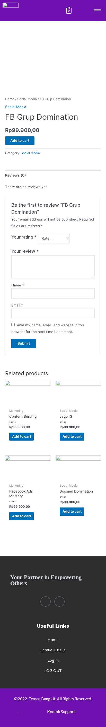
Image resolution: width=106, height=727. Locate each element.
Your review (25, 251)
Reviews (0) (15, 175)
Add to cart (19, 140)
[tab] (53, 175)
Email (17, 305)
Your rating (24, 237)
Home (9, 99)
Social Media (27, 99)
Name (17, 285)
